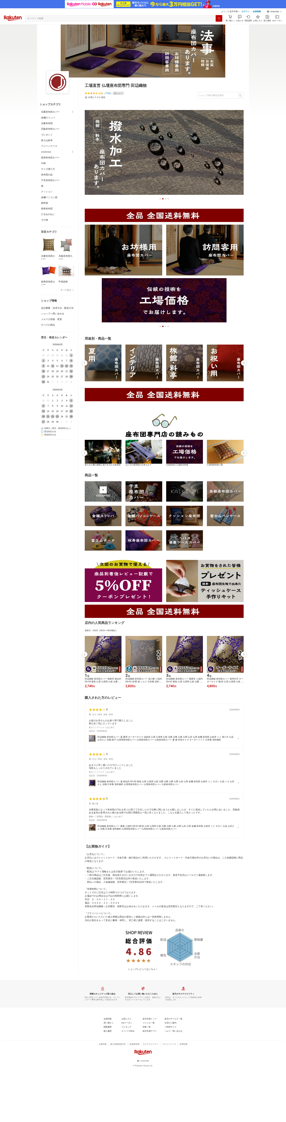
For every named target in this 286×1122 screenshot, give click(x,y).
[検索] (219, 18)
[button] (274, 12)
